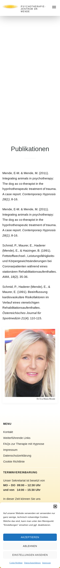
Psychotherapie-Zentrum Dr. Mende (33, 9)
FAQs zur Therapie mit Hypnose (23, 443)
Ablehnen (30, 546)
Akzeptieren (30, 537)
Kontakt (8, 432)
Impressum (46, 563)
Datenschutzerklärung (32, 563)
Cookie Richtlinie (16, 563)
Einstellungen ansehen (30, 555)
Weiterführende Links (16, 438)
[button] (55, 506)
